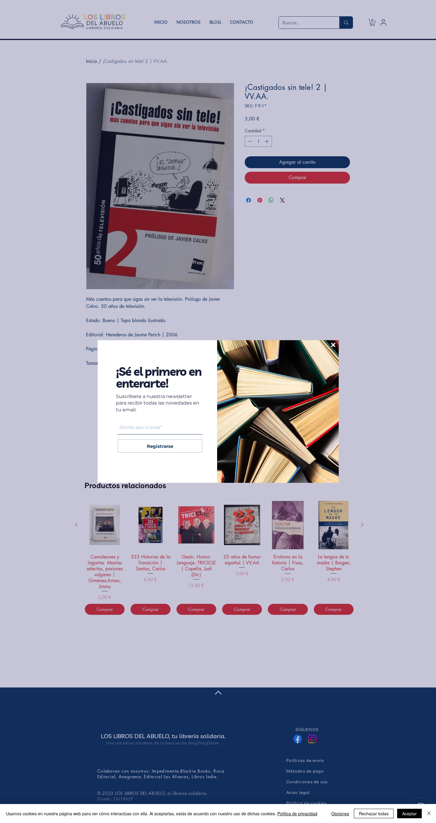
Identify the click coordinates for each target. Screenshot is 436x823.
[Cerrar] (428, 813)
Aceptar (409, 813)
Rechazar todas (374, 813)
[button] (333, 345)
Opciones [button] (340, 813)
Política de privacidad (297, 813)
